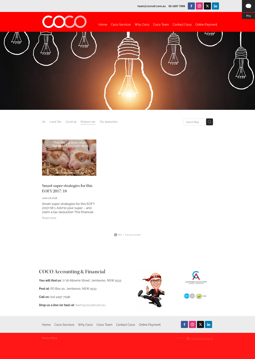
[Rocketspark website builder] (194, 339)
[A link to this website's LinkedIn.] (215, 6)
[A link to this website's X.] (207, 6)
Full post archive (133, 234)
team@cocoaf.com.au (151, 6)
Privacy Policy (49, 337)
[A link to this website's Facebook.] (191, 6)
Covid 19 (71, 121)
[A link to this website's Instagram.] (199, 6)
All (43, 121)
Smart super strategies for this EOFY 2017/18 (67, 188)
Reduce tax (88, 121)
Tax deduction (109, 121)
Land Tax (55, 121)
